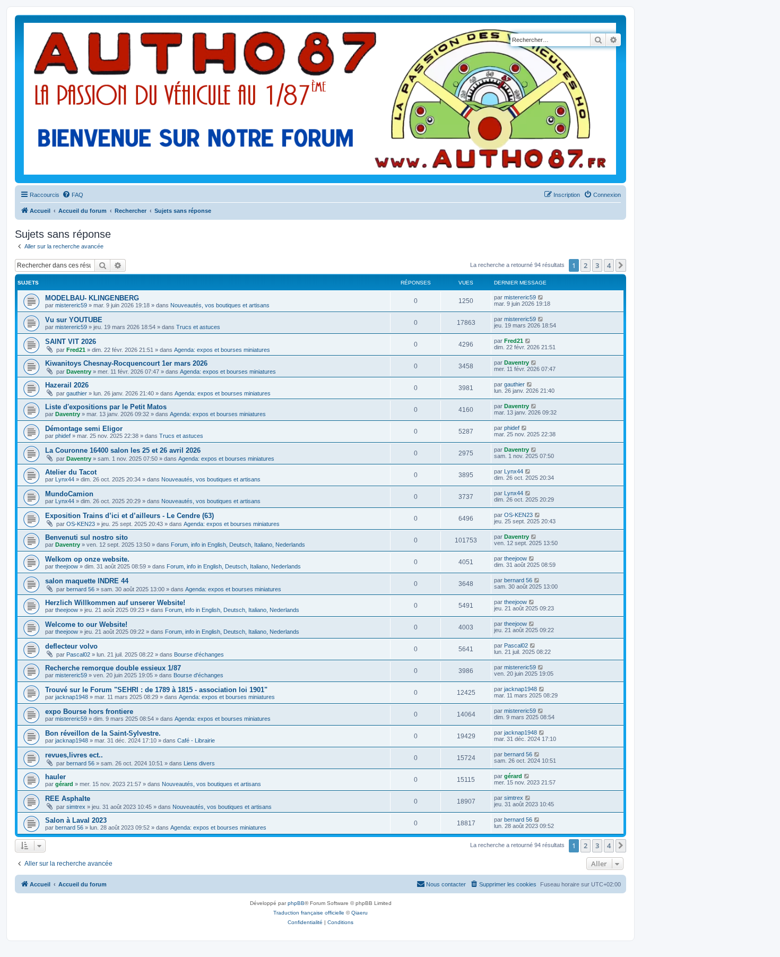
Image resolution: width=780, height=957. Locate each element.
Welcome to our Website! (86, 624)
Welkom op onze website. (87, 559)
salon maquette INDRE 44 (86, 581)
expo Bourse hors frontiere (89, 711)
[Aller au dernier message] (541, 297)
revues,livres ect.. (74, 755)
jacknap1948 (71, 697)
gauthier (76, 393)
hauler (55, 777)
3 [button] (597, 265)
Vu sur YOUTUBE (73, 320)
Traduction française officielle (308, 913)
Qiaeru (359, 913)
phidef (63, 436)
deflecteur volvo (71, 646)
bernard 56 (80, 589)
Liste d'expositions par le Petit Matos (106, 407)
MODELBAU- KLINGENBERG (92, 298)
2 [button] (585, 265)
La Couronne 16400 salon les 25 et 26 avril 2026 (123, 450)
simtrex (75, 807)
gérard (64, 784)
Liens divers (199, 763)
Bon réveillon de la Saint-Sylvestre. (103, 733)
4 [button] (609, 265)
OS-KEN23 (80, 524)
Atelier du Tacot (71, 472)
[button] (621, 265)
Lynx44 (64, 479)
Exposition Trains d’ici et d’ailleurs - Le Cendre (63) (129, 516)
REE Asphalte (67, 799)
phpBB (296, 903)
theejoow (66, 566)
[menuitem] (72, 194)
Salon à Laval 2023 (76, 820)
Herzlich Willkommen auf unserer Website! (115, 603)
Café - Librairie (196, 740)
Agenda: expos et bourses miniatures (222, 350)
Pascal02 (78, 654)
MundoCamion (69, 494)
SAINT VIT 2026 (70, 342)
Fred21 (75, 350)
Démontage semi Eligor (84, 429)
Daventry (78, 371)
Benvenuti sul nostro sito (86, 537)
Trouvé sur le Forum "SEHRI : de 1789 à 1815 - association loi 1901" (156, 690)
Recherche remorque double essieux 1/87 (113, 668)
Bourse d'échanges (199, 654)
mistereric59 (71, 305)
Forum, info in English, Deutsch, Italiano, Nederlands (238, 544)
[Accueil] (320, 99)
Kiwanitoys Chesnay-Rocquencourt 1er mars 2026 (126, 363)
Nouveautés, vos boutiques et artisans (220, 305)
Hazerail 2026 (67, 385)
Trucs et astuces (198, 327)
